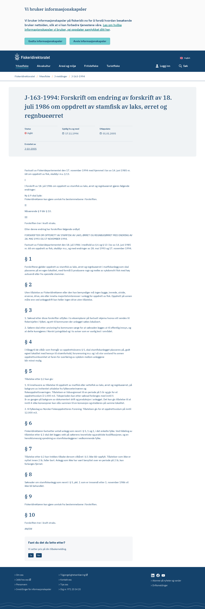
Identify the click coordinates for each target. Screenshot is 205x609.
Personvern (21, 584)
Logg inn (165, 66)
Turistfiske (113, 66)
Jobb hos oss (22, 579)
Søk (185, 66)
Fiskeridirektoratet (25, 76)
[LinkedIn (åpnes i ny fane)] (153, 576)
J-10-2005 (31, 148)
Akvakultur (43, 66)
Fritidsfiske (91, 66)
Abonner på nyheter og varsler (166, 580)
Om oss (19, 574)
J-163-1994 (78, 76)
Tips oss (64, 584)
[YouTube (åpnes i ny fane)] (163, 576)
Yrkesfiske (22, 66)
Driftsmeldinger (160, 585)
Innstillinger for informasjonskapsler (33, 589)
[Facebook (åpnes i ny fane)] (158, 576)
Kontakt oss (66, 579)
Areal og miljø (67, 66)
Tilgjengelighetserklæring (72, 574)
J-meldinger (60, 76)
